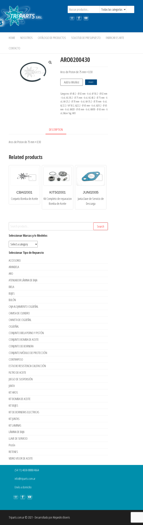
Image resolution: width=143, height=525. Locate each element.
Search (100, 226)
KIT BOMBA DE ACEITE (20, 399)
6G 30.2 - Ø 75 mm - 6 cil (76, 97)
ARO (74, 113)
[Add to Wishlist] (32, 178)
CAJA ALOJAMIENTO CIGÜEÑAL (23, 306)
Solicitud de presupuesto (86, 38)
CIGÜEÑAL (14, 326)
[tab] (59, 129)
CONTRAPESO (16, 359)
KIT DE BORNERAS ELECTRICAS (24, 412)
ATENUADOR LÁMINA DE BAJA (23, 280)
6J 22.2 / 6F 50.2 (67, 105)
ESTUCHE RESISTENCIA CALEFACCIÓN (27, 366)
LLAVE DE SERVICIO (18, 438)
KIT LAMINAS (15, 425)
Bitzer (65, 113)
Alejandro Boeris (61, 517)
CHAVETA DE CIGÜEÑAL (20, 320)
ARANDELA (14, 267)
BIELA (11, 287)
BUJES (12, 293)
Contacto (14, 48)
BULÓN (12, 300)
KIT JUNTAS (14, 419)
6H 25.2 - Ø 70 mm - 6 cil (73, 101)
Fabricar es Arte (115, 38)
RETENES (13, 452)
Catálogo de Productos (52, 38)
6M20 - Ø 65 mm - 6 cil (79, 109)
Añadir (91, 82)
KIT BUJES (13, 405)
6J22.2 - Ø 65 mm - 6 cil (85, 105)
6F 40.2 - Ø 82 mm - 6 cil (80, 93)
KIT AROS (13, 392)
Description (56, 129)
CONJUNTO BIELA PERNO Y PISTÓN (26, 333)
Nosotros (26, 38)
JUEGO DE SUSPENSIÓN (21, 379)
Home (12, 38)
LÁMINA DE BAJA (16, 432)
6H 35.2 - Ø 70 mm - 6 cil (96, 101)
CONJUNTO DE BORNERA (21, 346)
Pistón (12, 445)
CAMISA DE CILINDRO (19, 313)
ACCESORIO (15, 260)
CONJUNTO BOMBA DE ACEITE (24, 339)
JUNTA (12, 386)
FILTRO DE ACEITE (17, 372)
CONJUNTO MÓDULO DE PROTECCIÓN (28, 353)
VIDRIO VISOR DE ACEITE (21, 458)
